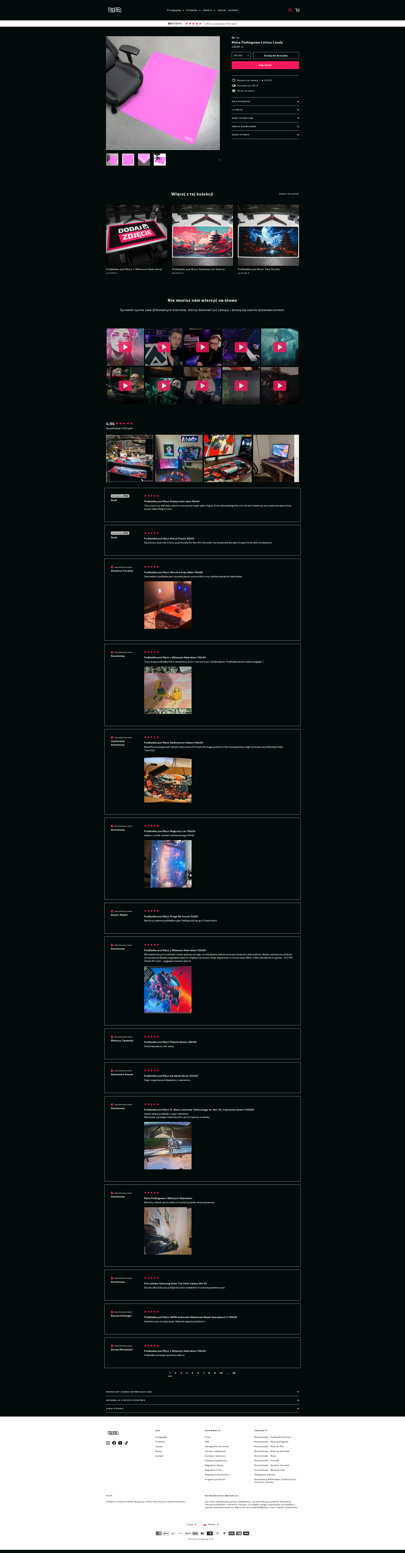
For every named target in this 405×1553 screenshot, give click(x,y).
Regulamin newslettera (217, 1474)
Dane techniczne (242, 118)
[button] (129, 458)
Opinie (222, 10)
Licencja (237, 110)
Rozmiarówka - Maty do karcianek (272, 1451)
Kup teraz (265, 64)
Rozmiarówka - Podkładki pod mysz (273, 1437)
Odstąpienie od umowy (217, 1446)
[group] (122, 423)
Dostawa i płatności (215, 1456)
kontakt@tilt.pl (260, 1507)
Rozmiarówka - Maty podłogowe (271, 1441)
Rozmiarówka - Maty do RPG (269, 1446)
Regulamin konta (213, 1470)
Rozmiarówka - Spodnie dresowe (271, 1465)
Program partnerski (215, 1479)
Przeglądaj (174, 10)
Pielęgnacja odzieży (264, 1474)
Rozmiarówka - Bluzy (265, 1456)
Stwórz (208, 10)
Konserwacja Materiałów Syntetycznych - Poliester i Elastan (276, 1480)
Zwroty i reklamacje (215, 1451)
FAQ (207, 1441)
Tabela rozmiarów (244, 126)
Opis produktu (241, 101)
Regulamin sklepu (214, 1465)
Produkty (192, 10)
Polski (190, 1524)
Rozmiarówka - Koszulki (266, 1460)
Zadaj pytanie (241, 135)
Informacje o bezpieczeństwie (126, 1400)
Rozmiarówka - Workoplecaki (269, 1470)
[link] (202, 24)
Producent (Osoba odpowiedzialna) (129, 1392)
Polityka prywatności (216, 1460)
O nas (208, 1437)
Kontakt (233, 10)
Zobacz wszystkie (289, 193)
